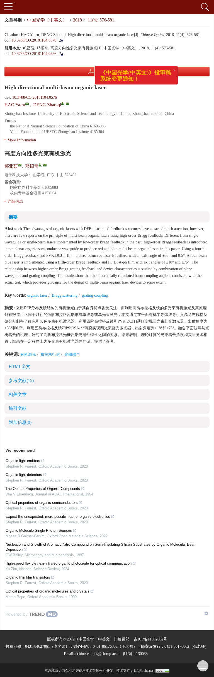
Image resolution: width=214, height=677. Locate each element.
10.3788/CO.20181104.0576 (34, 40)
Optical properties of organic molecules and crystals (47, 591)
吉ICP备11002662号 (150, 639)
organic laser (37, 295)
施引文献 (17, 408)
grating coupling (95, 295)
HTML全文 (19, 366)
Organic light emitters (23, 461)
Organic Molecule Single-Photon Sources (39, 530)
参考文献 (21, 380)
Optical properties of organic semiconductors (42, 503)
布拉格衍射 (50, 354)
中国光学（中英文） (47, 20)
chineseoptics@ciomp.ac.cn (98, 654)
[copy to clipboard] (60, 40)
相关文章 (17, 394)
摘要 (13, 217)
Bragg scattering (64, 295)
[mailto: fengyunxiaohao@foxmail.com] (27, 103)
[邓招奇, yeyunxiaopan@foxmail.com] (39, 164)
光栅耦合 (72, 354)
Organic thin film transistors (28, 577)
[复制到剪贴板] (60, 54)
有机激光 (28, 354)
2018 (77, 20)
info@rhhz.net (143, 671)
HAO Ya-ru (14, 104)
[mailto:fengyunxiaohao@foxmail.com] (20, 165)
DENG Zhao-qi (47, 104)
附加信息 (20, 422)
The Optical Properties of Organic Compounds (43, 489)
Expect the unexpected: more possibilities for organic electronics (58, 516)
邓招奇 (31, 166)
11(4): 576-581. (101, 20)
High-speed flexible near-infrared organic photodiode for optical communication (69, 563)
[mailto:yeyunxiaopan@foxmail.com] (45, 165)
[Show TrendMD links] (206, 613)
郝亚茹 (11, 166)
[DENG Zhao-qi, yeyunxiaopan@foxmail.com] (62, 103)
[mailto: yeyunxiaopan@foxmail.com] (67, 103)
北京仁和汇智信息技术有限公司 (82, 671)
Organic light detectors (24, 475)
